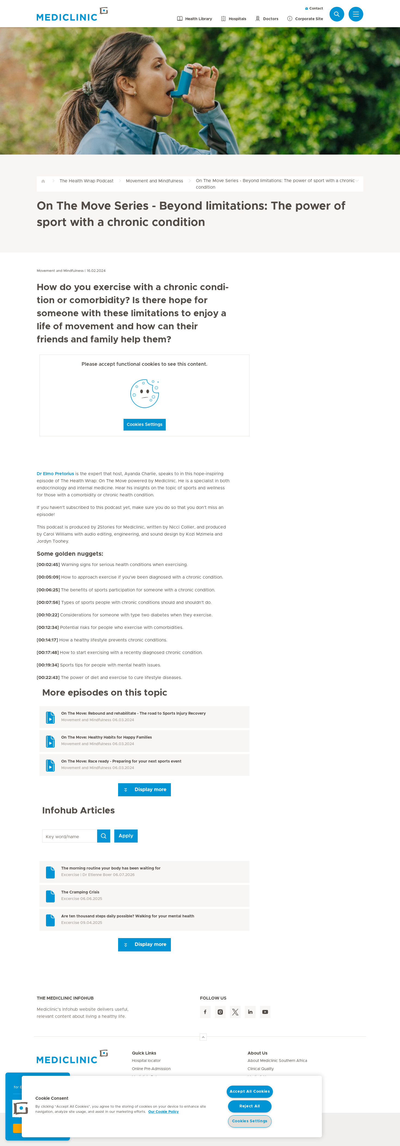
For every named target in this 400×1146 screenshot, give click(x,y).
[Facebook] (205, 1012)
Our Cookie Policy (163, 1112)
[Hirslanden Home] (84, 1056)
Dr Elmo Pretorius (55, 474)
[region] (172, 1106)
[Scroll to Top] (203, 1037)
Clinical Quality (261, 1069)
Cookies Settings (144, 424)
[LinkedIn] (250, 1012)
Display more (150, 789)
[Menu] (356, 14)
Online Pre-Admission (151, 1069)
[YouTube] (265, 1012)
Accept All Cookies (250, 1091)
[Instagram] (220, 1012)
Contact (315, 8)
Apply (126, 836)
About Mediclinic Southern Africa (277, 1061)
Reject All (249, 1106)
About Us (257, 1053)
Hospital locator (146, 1061)
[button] (21, 1108)
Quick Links (144, 1053)
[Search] (337, 14)
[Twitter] (235, 1012)
